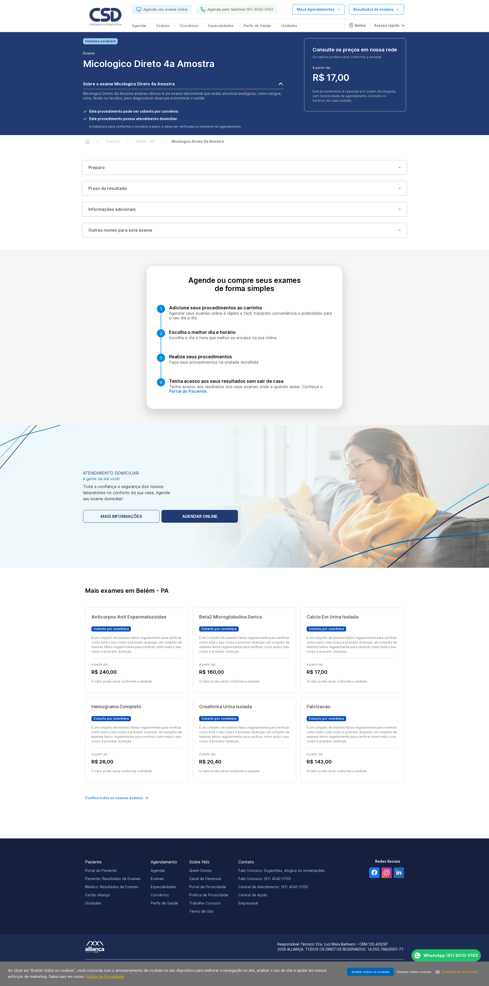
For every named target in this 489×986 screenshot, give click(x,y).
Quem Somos (200, 870)
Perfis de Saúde (164, 903)
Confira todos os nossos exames (114, 798)
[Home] (87, 141)
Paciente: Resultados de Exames (113, 878)
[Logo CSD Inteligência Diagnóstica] (105, 18)
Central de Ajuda (252, 895)
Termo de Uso (201, 911)
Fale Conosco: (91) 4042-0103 (264, 878)
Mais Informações (121, 516)
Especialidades (163, 887)
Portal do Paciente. (188, 391)
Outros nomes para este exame (120, 230)
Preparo (96, 167)
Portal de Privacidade (207, 887)
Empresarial (248, 903)
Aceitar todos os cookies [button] (370, 972)
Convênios (160, 895)
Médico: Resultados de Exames (111, 887)
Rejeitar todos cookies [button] (414, 972)
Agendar (158, 870)
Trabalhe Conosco (205, 903)
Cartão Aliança (97, 895)
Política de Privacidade (104, 976)
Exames (157, 878)
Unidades (93, 903)
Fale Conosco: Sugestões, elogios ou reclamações (281, 870)
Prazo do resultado (107, 188)
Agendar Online (200, 516)
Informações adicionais (112, 209)
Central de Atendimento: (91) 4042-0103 (273, 887)
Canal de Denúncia (205, 878)
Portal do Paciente (101, 870)
